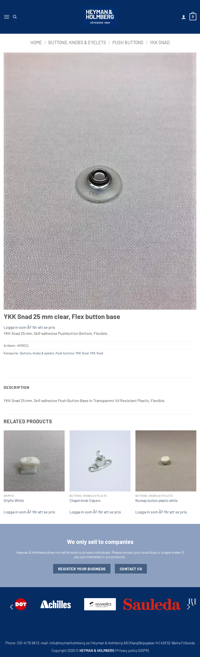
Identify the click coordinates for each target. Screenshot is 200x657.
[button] (7, 17)
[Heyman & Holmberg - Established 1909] (100, 17)
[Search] (15, 16)
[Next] (196, 476)
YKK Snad (160, 42)
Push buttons (127, 42)
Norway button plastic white (156, 500)
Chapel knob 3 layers (85, 500)
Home (36, 42)
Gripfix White (14, 500)
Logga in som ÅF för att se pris (29, 327)
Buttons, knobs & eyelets (77, 42)
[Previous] (4, 476)
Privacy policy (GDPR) (132, 650)
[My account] (183, 16)
